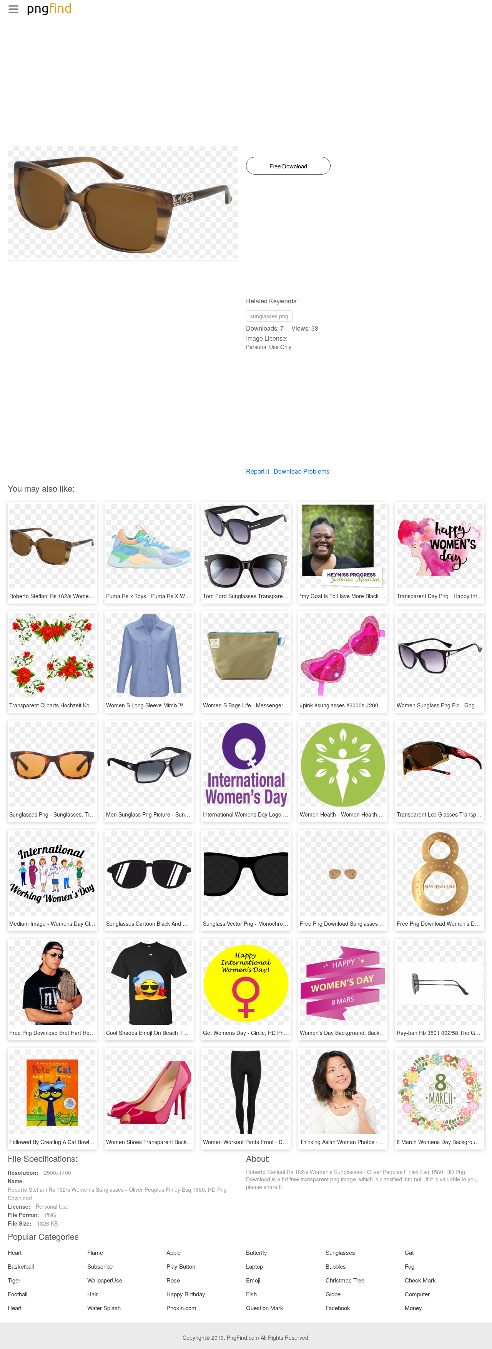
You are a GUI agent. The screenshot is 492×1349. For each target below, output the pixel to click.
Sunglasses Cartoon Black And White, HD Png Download (175, 923)
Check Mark (420, 1280)
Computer (417, 1294)
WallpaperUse (104, 1280)
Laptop (254, 1266)
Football (17, 1294)
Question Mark (264, 1308)
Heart (15, 1252)
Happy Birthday (185, 1294)
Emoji (253, 1280)
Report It (257, 471)
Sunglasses (340, 1252)
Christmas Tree (345, 1280)
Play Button (180, 1266)
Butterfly (256, 1252)
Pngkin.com (181, 1308)
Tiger (14, 1280)
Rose (173, 1280)
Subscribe (100, 1266)
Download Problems (301, 471)
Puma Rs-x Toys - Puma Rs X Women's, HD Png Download (178, 596)
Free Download (288, 166)
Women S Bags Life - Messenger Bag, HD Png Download (272, 705)
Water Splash (104, 1308)
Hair (92, 1294)
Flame (95, 1252)
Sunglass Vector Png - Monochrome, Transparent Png (268, 923)
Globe (333, 1294)
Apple (173, 1252)
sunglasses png (269, 316)
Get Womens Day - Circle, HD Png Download (257, 1032)
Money (413, 1308)
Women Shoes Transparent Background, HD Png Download (178, 1142)
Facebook (338, 1308)
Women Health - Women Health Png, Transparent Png (366, 814)
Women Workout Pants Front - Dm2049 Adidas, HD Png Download (284, 1142)
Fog (409, 1266)
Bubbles (336, 1266)
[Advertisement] (123, 92)
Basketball (21, 1266)
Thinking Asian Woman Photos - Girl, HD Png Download (367, 1142)
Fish (251, 1294)
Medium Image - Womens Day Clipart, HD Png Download (78, 923)
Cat (409, 1252)
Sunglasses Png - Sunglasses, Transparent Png (67, 814)
